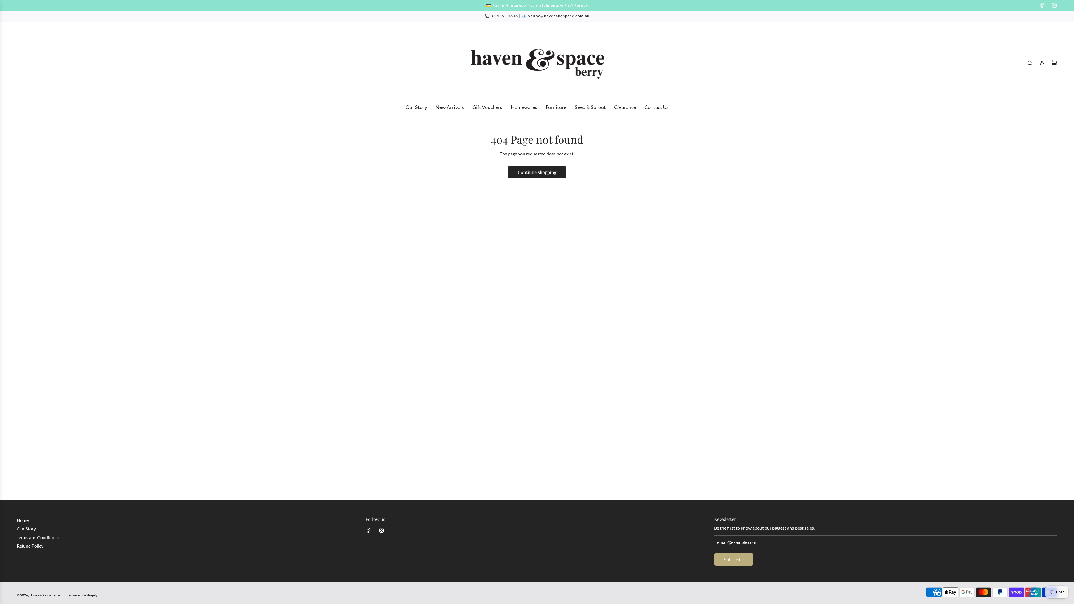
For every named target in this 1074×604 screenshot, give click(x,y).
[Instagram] (1054, 5)
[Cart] (1054, 63)
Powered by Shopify (83, 595)
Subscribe (734, 559)
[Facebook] (1042, 5)
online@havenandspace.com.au (559, 15)
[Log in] (1042, 63)
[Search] (1030, 63)
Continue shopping (537, 172)
